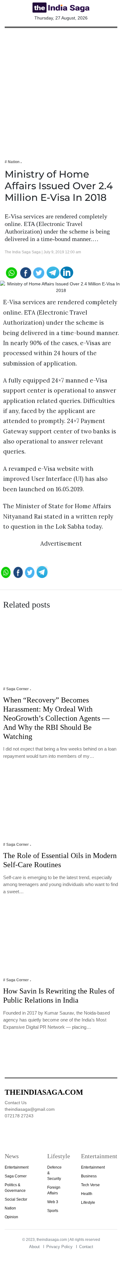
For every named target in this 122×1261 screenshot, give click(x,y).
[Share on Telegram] (53, 272)
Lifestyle (88, 1202)
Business (89, 1176)
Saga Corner (16, 1176)
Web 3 (52, 1202)
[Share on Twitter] (39, 272)
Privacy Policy (59, 1246)
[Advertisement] (61, 89)
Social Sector (16, 1199)
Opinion (11, 1217)
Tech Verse (90, 1185)
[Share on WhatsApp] (11, 272)
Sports (52, 1211)
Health (86, 1194)
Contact (86, 1246)
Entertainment (16, 1167)
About (34, 1246)
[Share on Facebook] (25, 272)
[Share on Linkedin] (66, 272)
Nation (10, 1208)
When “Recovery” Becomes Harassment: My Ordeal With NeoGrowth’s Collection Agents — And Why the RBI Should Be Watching (56, 718)
